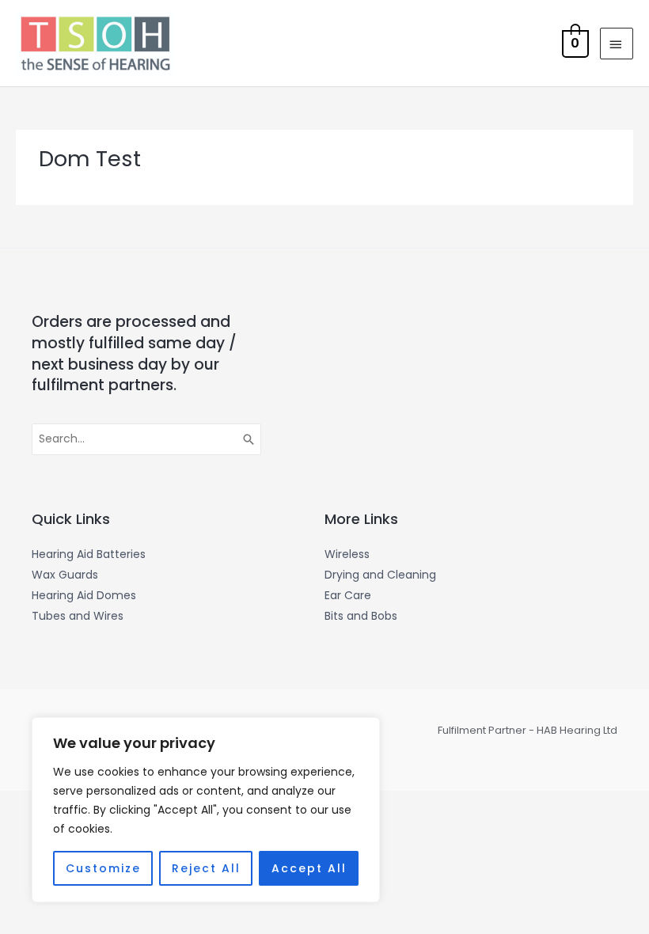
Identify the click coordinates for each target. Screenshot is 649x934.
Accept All (309, 868)
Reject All (206, 868)
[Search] (249, 439)
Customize (103, 868)
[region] (206, 809)
